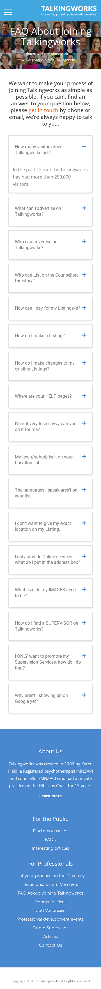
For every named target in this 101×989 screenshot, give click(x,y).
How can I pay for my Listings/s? (47, 308)
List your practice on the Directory (50, 876)
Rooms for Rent (50, 902)
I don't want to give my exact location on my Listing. (43, 526)
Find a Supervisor (50, 928)
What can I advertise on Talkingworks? (38, 211)
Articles (50, 937)
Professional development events (50, 919)
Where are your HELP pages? (43, 396)
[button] (50, 150)
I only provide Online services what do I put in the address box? (47, 559)
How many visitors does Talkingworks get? (38, 149)
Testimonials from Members (50, 885)
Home (30, 53)
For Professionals (55, 53)
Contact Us (50, 945)
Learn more (50, 795)
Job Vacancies (50, 911)
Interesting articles (50, 848)
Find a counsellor (50, 831)
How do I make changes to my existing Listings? (45, 366)
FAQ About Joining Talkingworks (50, 893)
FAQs (50, 840)
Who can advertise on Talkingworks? (36, 244)
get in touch (43, 110)
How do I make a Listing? (40, 335)
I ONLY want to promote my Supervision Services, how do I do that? (48, 662)
